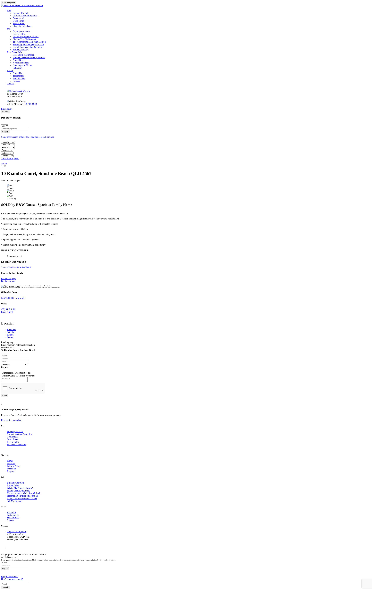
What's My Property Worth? (26, 36)
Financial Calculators (22, 26)
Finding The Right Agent (24, 39)
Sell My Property (20, 49)
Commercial (18, 18)
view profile (20, 298)
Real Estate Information (23, 55)
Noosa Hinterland (21, 62)
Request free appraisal (11, 420)
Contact (10, 83)
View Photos (7, 158)
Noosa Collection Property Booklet (29, 57)
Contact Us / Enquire (16, 531)
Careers (16, 81)
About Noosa (19, 60)
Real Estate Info (14, 52)
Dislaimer (11, 468)
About (10, 70)
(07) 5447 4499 (8, 309)
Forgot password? (9, 576)
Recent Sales (19, 23)
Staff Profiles (19, 78)
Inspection (9, 373)
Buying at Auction (21, 31)
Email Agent (7, 312)
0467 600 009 (30, 104)
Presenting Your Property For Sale (28, 44)
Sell (8, 28)
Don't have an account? (12, 579)
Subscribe (17, 68)
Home (10, 461)
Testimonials (18, 76)
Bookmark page (8, 278)
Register (11, 471)
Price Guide (10, 375)
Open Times (18, 21)
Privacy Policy (13, 466)
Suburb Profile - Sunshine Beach (16, 267)
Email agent (6, 109)
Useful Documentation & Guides (28, 47)
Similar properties (26, 375)
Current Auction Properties (25, 15)
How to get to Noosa (22, 65)
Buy (9, 10)
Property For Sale (21, 13)
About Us (17, 73)
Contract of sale (24, 373)
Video (16, 158)
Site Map (11, 463)
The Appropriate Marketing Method (29, 42)
